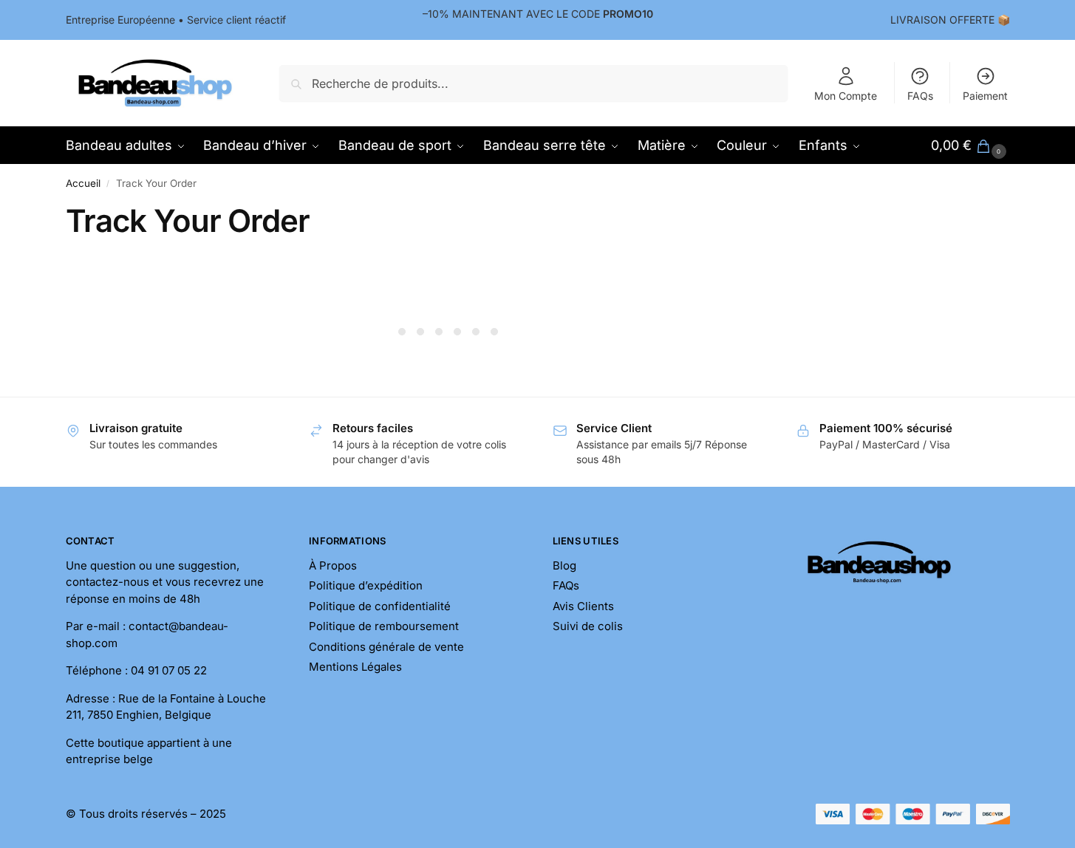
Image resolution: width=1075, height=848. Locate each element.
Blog (564, 565)
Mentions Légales (355, 667)
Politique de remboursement (384, 626)
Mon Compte (845, 95)
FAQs (920, 95)
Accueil (83, 183)
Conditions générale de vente (386, 647)
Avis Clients (583, 606)
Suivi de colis (588, 626)
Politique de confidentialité (380, 606)
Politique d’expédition (366, 585)
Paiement (985, 95)
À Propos (333, 565)
